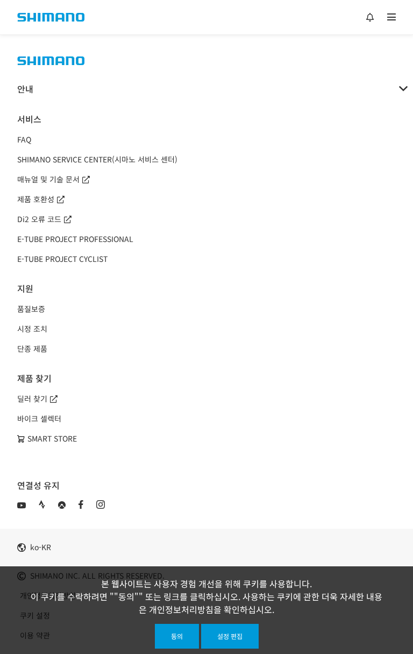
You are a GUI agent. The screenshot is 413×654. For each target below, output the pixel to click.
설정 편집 (230, 636)
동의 (177, 636)
